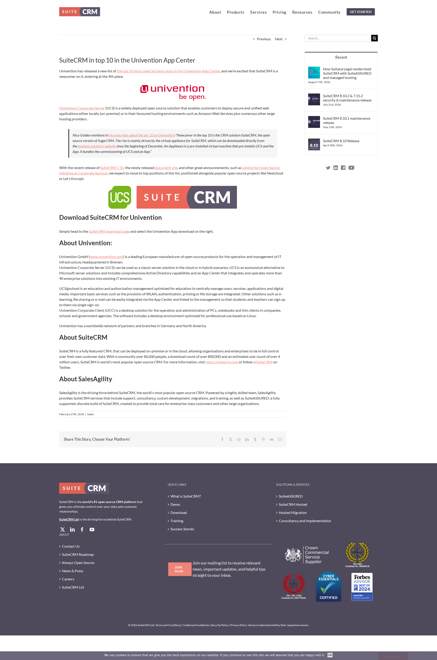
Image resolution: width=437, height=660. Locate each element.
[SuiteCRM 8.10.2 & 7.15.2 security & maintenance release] (314, 96)
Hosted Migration (293, 512)
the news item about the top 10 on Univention (141, 135)
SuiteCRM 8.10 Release (341, 141)
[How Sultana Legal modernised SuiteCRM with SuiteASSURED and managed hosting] (314, 69)
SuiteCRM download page (109, 231)
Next (279, 39)
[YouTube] (92, 529)
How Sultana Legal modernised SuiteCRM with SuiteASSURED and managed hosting (347, 73)
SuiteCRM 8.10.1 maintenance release (346, 120)
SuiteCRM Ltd (69, 519)
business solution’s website (97, 146)
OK (330, 655)
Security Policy (220, 625)
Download (178, 512)
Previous (264, 39)
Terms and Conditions (168, 625)
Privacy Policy (238, 625)
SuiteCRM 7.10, (112, 167)
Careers (68, 579)
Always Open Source (78, 562)
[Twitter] (62, 529)
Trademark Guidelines (196, 625)
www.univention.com (106, 256)
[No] (431, 655)
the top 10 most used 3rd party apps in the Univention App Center (168, 71)
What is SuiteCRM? (185, 496)
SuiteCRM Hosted (293, 504)
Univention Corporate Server (82, 108)
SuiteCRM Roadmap (78, 554)
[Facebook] (82, 529)
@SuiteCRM (262, 362)
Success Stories (182, 529)
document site (166, 167)
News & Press (72, 571)
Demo (175, 504)
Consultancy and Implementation (305, 520)
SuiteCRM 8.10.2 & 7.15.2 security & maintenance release (347, 98)
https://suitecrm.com (222, 362)
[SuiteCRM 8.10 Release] (314, 141)
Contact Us (71, 546)
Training (176, 520)
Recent (341, 57)
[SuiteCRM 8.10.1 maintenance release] (314, 118)
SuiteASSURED (291, 496)
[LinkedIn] (72, 529)
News (90, 414)
